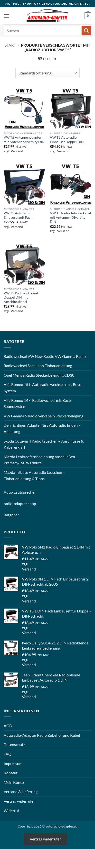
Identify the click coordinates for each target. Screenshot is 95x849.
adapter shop (25, 503)
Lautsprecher (25, 492)
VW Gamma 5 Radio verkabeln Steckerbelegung (43, 416)
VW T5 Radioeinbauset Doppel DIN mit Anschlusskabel (21, 297)
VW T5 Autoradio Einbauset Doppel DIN (67, 139)
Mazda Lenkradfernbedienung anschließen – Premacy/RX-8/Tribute (41, 459)
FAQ (7, 754)
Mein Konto (14, 782)
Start (10, 45)
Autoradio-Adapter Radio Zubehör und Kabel (42, 735)
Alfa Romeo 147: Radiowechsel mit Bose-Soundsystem (38, 403)
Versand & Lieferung (21, 791)
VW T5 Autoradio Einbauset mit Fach (18, 215)
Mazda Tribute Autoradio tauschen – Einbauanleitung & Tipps (34, 475)
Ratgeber (11, 514)
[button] (7, 16)
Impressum (13, 763)
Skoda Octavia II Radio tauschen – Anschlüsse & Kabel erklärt (44, 444)
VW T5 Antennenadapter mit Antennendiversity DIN (24, 139)
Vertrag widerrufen (20, 801)
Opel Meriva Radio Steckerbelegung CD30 (39, 375)
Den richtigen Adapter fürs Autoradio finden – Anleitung (42, 428)
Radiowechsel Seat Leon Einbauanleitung (38, 365)
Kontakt (11, 772)
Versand (17, 151)
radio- (9, 503)
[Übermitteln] (86, 30)
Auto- (9, 492)
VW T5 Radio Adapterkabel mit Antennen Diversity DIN (70, 217)
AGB (8, 725)
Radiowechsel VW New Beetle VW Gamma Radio (45, 356)
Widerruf (11, 810)
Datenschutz (14, 744)
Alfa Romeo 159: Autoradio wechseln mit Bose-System (43, 387)
